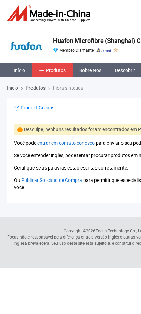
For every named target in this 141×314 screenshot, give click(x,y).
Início (19, 70)
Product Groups (37, 107)
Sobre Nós (90, 70)
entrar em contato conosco (66, 143)
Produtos (56, 70)
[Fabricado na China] (50, 13)
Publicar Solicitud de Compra (51, 180)
